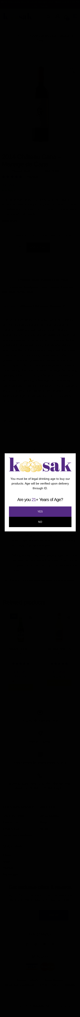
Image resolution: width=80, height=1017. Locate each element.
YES (40, 511)
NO (40, 521)
